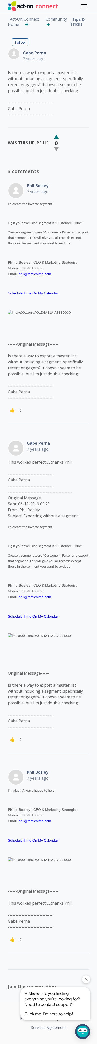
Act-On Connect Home (23, 21)
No (56, 149)
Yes (56, 137)
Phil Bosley (37, 185)
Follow (20, 42)
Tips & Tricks (77, 22)
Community (56, 19)
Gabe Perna (34, 53)
